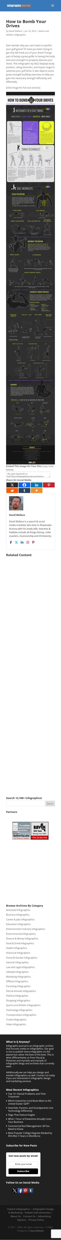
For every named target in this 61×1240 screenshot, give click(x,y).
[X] (12, 484)
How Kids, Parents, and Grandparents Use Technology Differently (30, 1109)
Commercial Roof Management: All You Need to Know (29, 1127)
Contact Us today (45, 1075)
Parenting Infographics (18, 986)
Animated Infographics (18, 910)
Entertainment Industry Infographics (25, 929)
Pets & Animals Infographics (21, 991)
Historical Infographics (18, 952)
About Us (15, 1216)
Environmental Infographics (21, 933)
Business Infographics (18, 914)
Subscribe (23, 1171)
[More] (36, 490)
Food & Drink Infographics (20, 943)
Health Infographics (16, 948)
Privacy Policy (36, 1219)
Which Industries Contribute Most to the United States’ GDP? (29, 1102)
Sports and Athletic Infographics (23, 1005)
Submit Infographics (18, 1209)
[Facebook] (24, 484)
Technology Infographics (19, 1010)
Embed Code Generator (38, 1212)
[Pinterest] (49, 484)
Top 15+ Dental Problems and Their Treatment (27, 1095)
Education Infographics (18, 924)
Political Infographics (17, 995)
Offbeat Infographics (17, 981)
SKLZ (36, 63)
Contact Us (29, 1216)
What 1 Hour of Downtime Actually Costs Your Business (29, 1120)
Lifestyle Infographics (17, 971)
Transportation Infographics (21, 1014)
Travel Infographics (16, 1019)
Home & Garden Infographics (21, 957)
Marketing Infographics (18, 976)
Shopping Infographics (18, 1000)
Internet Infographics (17, 962)
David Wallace (15, 31)
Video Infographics (16, 1024)
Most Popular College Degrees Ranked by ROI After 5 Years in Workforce (30, 1134)
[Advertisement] (30, 672)
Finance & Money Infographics (22, 938)
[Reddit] (12, 490)
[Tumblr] (24, 490)
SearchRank (37, 1230)
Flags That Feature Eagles (21, 1114)
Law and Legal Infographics (20, 967)
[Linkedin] (36, 484)
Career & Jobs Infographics (20, 919)
